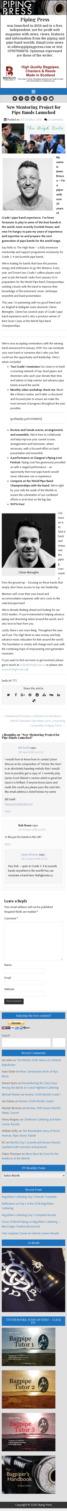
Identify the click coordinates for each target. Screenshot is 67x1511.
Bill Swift (24, 747)
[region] (33, 73)
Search (6, 1035)
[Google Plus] (27, 98)
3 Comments (55, 119)
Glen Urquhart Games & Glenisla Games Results (30, 1233)
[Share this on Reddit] (37, 695)
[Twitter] (15, 98)
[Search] (59, 1042)
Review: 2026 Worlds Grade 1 (43, 1094)
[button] (33, 73)
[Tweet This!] (8, 695)
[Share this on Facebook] (16, 695)
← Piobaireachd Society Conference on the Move (31, 716)
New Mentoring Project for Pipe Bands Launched (33, 109)
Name (8, 965)
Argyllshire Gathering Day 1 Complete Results (29, 1215)
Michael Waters (11, 1094)
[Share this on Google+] (23, 695)
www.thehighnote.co (14, 669)
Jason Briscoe (30, 854)
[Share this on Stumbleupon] (44, 695)
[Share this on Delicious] (34, 701)
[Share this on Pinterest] (30, 695)
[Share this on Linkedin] (58, 695)
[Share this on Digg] (51, 695)
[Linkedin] (33, 98)
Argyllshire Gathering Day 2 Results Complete (29, 1196)
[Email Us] (51, 98)
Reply (8, 811)
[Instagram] (39, 98)
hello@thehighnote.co (32, 665)
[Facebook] (21, 98)
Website (9, 989)
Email (7, 977)
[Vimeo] (45, 98)
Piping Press (34, 19)
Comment (11, 918)
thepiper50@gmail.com (19, 804)
